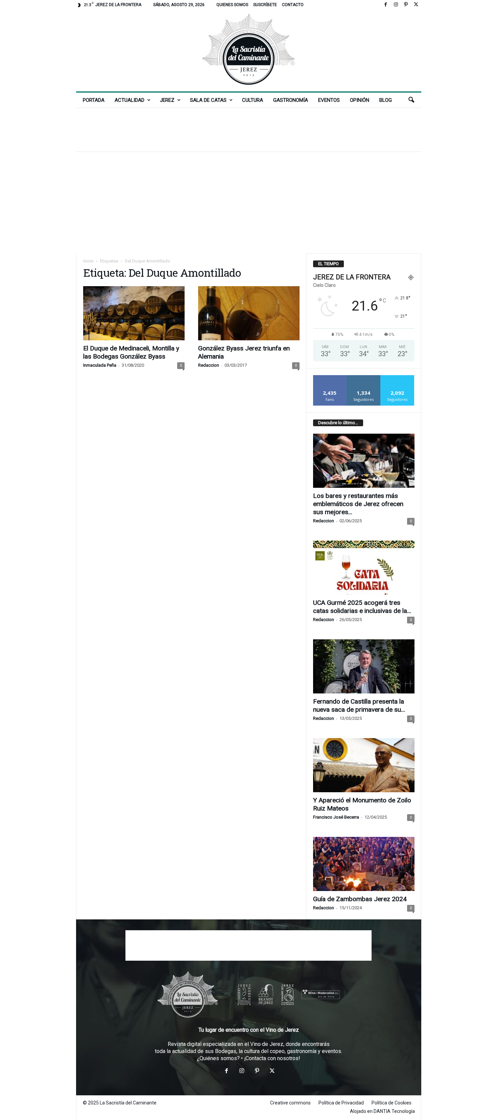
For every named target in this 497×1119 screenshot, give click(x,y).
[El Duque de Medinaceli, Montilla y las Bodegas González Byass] (134, 313)
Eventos (329, 100)
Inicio (88, 261)
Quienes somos (232, 4)
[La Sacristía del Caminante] (248, 50)
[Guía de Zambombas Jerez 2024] (364, 864)
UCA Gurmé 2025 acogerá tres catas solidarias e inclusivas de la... (362, 607)
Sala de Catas (208, 100)
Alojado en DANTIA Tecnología (382, 1111)
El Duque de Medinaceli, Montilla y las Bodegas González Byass (131, 352)
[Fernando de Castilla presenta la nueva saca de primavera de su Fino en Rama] (364, 666)
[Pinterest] (406, 5)
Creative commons (290, 1102)
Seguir (363, 377)
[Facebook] (386, 5)
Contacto (293, 4)
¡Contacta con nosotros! (272, 1058)
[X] (416, 5)
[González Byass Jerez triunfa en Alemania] (249, 313)
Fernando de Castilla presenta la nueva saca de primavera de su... (359, 705)
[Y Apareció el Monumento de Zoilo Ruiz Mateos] (364, 765)
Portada (93, 100)
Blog (385, 100)
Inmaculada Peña (99, 365)
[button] (411, 100)
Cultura (252, 100)
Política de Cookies (391, 1102)
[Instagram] (396, 5)
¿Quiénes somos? (218, 1058)
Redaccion (208, 365)
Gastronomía (290, 100)
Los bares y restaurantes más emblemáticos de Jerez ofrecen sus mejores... (358, 504)
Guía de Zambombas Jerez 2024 (360, 899)
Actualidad (129, 100)
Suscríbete (265, 4)
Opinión (359, 100)
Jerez (167, 100)
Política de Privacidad (341, 1102)
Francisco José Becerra (336, 817)
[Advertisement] (248, 129)
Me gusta (330, 377)
